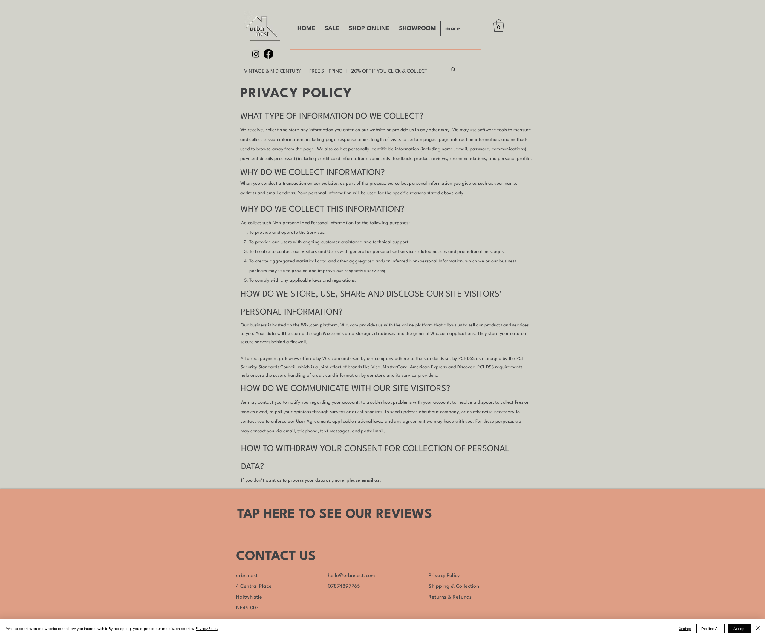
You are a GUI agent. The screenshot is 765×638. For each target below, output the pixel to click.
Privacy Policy (444, 575)
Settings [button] (685, 628)
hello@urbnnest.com (351, 575)
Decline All (710, 628)
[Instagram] (256, 54)
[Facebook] (268, 54)
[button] (498, 25)
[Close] (757, 628)
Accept (739, 628)
